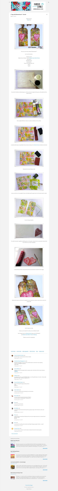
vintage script (41, 351)
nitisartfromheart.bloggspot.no (19, 361)
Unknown (16, 375)
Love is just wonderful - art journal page (18, 462)
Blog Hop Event (29, 333)
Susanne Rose (16, 428)
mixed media (19, 351)
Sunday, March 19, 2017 (18, 419)
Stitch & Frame (37, 58)
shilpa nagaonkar (25, 351)
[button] (46, 14)
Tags (37, 351)
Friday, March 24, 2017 (18, 431)
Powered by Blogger (29, 485)
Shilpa (28, 19)
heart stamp (13, 351)
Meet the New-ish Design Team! (16, 472)
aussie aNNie (16, 368)
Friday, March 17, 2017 (18, 358)
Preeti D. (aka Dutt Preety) (18, 355)
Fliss (15, 414)
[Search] (48, 2)
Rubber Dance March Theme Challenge (30, 334)
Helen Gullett (16, 389)
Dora (15, 402)
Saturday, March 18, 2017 (18, 392)
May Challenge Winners (15, 451)
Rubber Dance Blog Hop (15, 440)
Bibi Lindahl (16, 395)
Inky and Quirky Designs (18, 382)
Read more (45, 448)
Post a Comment (15, 433)
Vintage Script (31, 58)
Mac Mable (16, 408)
